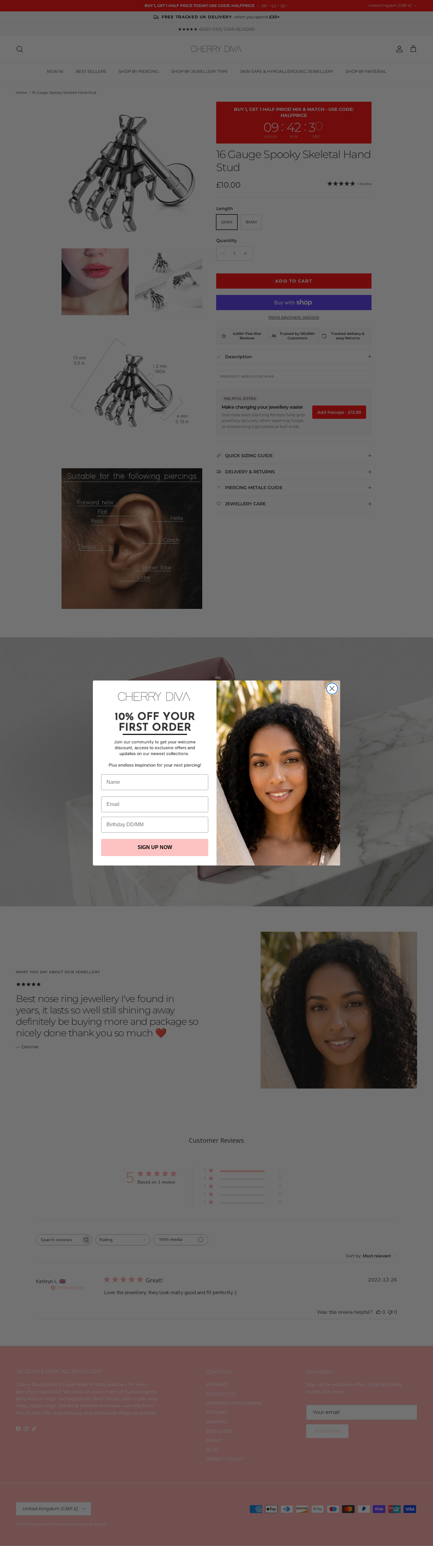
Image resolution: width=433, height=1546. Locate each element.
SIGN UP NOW (155, 847)
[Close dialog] (332, 688)
